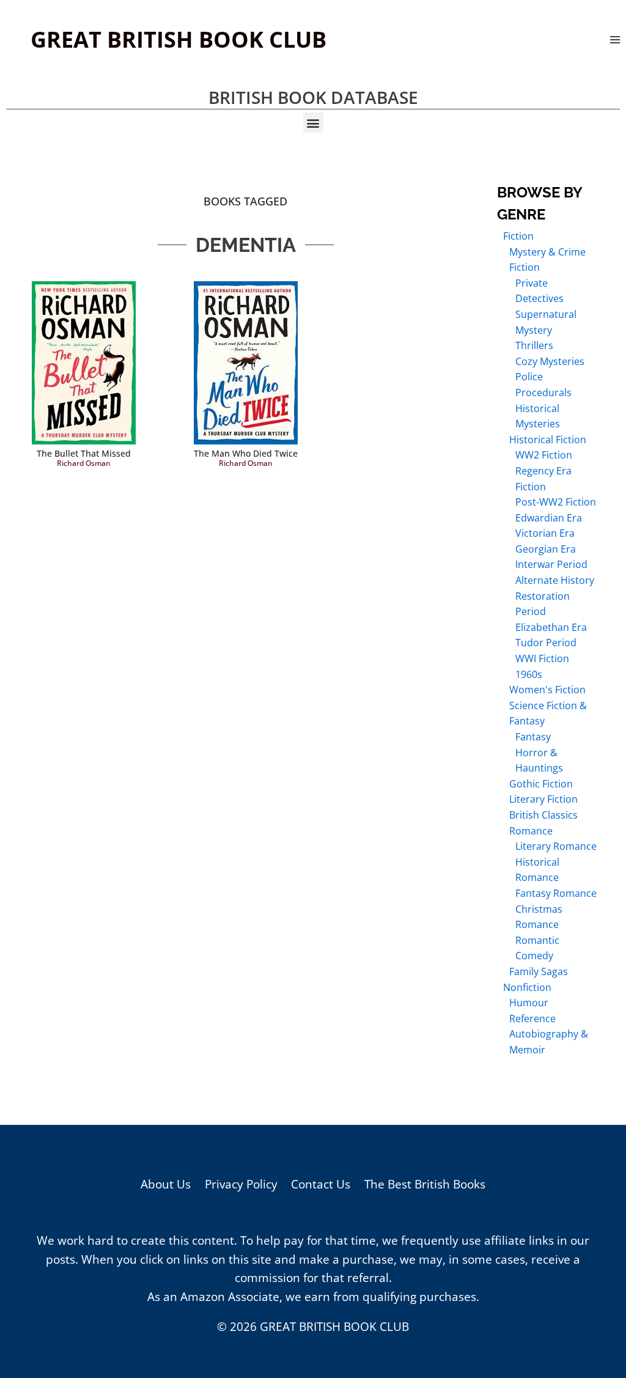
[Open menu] (614, 39)
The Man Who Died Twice (246, 453)
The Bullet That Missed (84, 453)
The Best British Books (424, 1184)
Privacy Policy (241, 1184)
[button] (313, 122)
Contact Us (320, 1184)
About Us (166, 1184)
